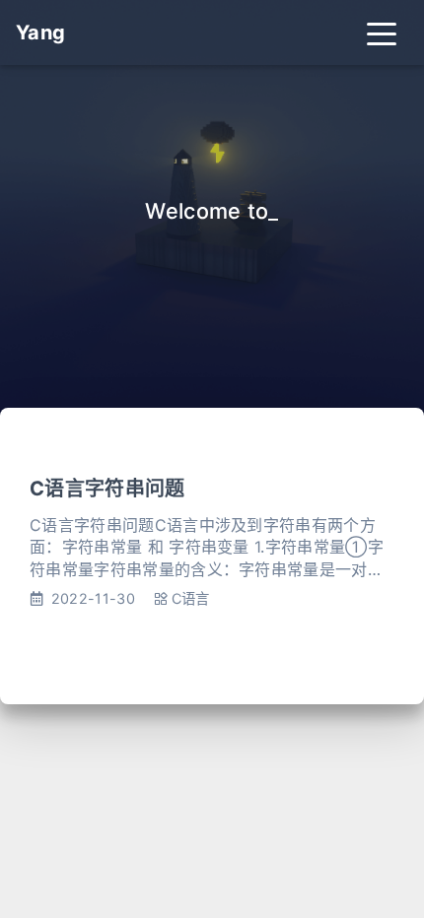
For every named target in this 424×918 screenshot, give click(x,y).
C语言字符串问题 (107, 488)
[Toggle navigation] (381, 32)
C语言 (191, 598)
